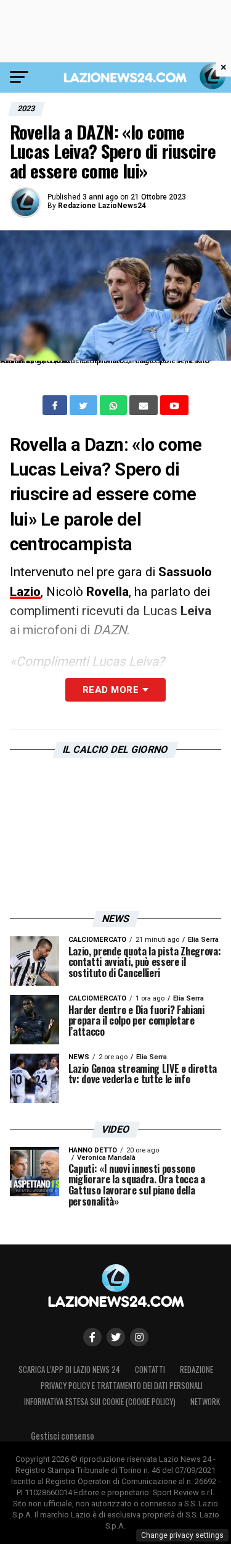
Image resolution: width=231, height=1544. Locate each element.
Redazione (196, 1369)
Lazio (25, 591)
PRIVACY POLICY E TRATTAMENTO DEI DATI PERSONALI (122, 1385)
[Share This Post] (114, 405)
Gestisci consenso (62, 1435)
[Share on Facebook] (56, 405)
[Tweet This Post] (85, 405)
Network (205, 1402)
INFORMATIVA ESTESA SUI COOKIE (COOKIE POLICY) (100, 1402)
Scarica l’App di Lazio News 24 (69, 1369)
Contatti (150, 1369)
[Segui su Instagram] (139, 1337)
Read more (111, 689)
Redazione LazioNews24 (102, 205)
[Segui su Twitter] (116, 1337)
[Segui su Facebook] (92, 1337)
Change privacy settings (182, 1535)
